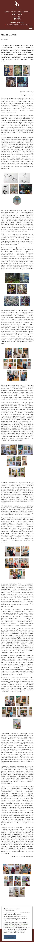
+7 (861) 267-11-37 (17, 23)
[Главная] (17, 9)
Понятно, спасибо (10, 937)
